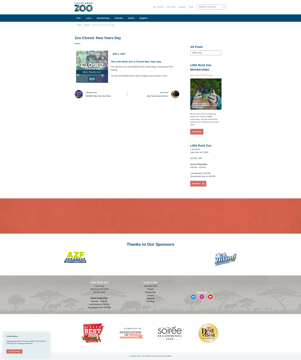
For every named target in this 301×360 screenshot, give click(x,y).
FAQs (191, 7)
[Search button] (224, 7)
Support (143, 18)
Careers (182, 7)
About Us (150, 299)
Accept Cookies (14, 351)
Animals (119, 18)
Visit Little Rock (150, 286)
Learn (89, 18)
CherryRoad (167, 356)
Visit (78, 18)
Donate (150, 289)
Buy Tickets (158, 7)
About (131, 18)
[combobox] (209, 7)
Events (77, 44)
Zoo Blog (150, 302)
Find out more (11, 341)
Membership (103, 18)
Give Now (171, 7)
